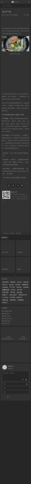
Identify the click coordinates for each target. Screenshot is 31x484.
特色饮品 (13, 289)
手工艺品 (12, 287)
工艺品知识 (5, 297)
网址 (5, 392)
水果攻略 (5, 287)
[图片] (26, 379)
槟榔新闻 (12, 282)
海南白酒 (11, 284)
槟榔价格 (5, 290)
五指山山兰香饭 (7, 318)
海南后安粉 (5, 269)
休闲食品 (19, 287)
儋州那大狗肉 (7, 321)
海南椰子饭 (6, 313)
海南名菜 (5, 300)
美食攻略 (19, 292)
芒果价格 (12, 292)
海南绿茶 (19, 282)
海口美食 (18, 233)
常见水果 (5, 292)
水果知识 (13, 300)
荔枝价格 (17, 284)
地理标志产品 (23, 295)
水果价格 (26, 287)
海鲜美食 (26, 282)
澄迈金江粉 (5, 252)
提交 (8, 396)
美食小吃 (8, 5)
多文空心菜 (6, 323)
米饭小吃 (4, 284)
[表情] (23, 379)
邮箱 (5, 388)
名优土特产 (13, 295)
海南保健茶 (5, 282)
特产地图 (12, 297)
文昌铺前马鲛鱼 (7, 311)
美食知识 (4, 302)
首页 (3, 5)
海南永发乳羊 (7, 316)
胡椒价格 (25, 285)
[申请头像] (27, 367)
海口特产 (12, 233)
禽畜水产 (5, 295)
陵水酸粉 (19, 252)
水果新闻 (20, 300)
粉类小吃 (19, 297)
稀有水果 (19, 290)
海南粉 (21, 118)
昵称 (5, 384)
